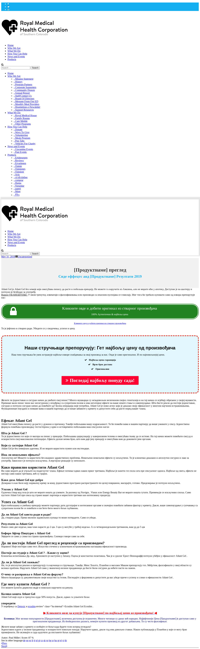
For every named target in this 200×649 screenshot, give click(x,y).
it (34, 640)
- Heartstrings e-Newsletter (27, 107)
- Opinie (18, 166)
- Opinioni (19, 171)
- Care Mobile (21, 121)
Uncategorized (25, 256)
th (66, 640)
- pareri (17, 188)
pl (39, 640)
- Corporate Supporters (25, 87)
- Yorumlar (19, 185)
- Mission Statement (23, 79)
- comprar (18, 180)
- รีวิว (16, 195)
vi (63, 640)
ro (47, 640)
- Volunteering (21, 135)
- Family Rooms (22, 118)
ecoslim (31, 606)
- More (17, 191)
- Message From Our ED (26, 101)
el (61, 640)
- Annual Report (22, 93)
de (24, 640)
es (30, 640)
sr (53, 640)
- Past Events (20, 152)
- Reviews (19, 160)
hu (55, 640)
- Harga (17, 183)
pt (58, 640)
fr (32, 640)
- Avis (17, 174)
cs (42, 640)
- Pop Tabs (19, 140)
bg (50, 640)
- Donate (18, 129)
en (27, 640)
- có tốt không (21, 177)
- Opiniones (19, 169)
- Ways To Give (21, 132)
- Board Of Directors (24, 98)
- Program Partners (23, 84)
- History (18, 81)
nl (37, 640)
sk (44, 640)
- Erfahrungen (21, 157)
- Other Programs (22, 124)
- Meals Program (22, 138)
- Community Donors (24, 90)
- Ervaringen (20, 163)
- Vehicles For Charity (24, 143)
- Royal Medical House (25, 115)
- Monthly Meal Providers (26, 104)
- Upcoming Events (23, 149)
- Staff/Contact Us (23, 95)
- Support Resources (24, 110)
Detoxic (21, 606)
